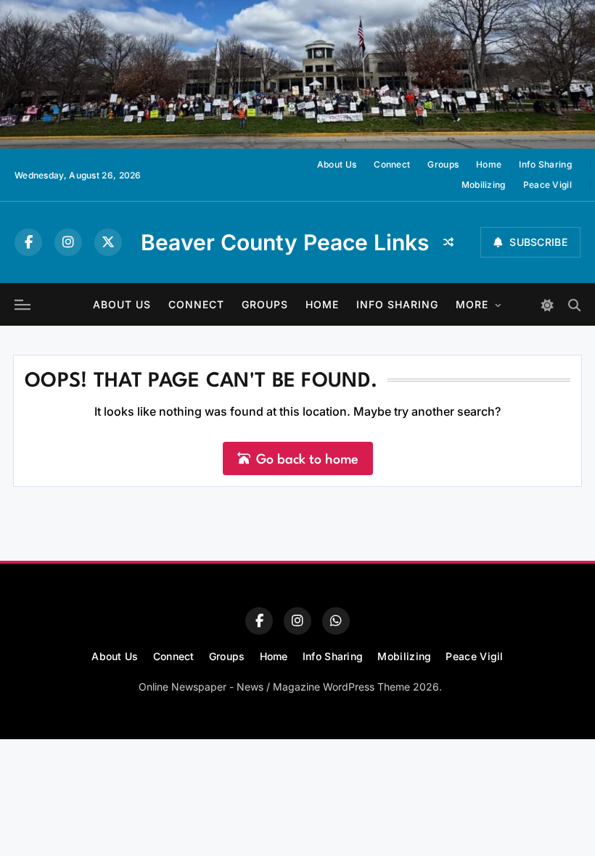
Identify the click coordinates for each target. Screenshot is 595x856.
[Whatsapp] (336, 621)
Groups (443, 164)
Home (488, 164)
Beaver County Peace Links (285, 242)
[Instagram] (68, 242)
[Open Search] (574, 305)
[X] (108, 242)
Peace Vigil (547, 184)
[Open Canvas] (22, 305)
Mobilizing (483, 184)
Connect (392, 164)
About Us (336, 164)
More (472, 304)
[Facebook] (28, 242)
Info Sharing (545, 164)
